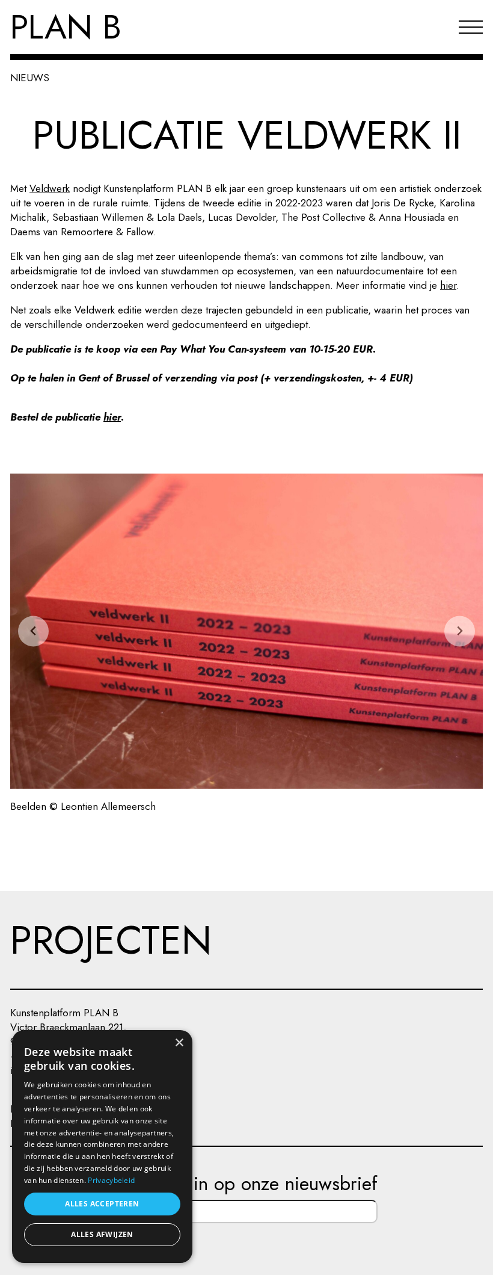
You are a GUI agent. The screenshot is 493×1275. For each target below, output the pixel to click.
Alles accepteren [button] (102, 1204)
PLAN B (65, 27)
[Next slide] (459, 631)
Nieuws (29, 77)
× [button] (178, 1043)
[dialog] (102, 1146)
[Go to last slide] (33, 631)
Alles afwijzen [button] (102, 1234)
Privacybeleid (111, 1180)
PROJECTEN (111, 940)
